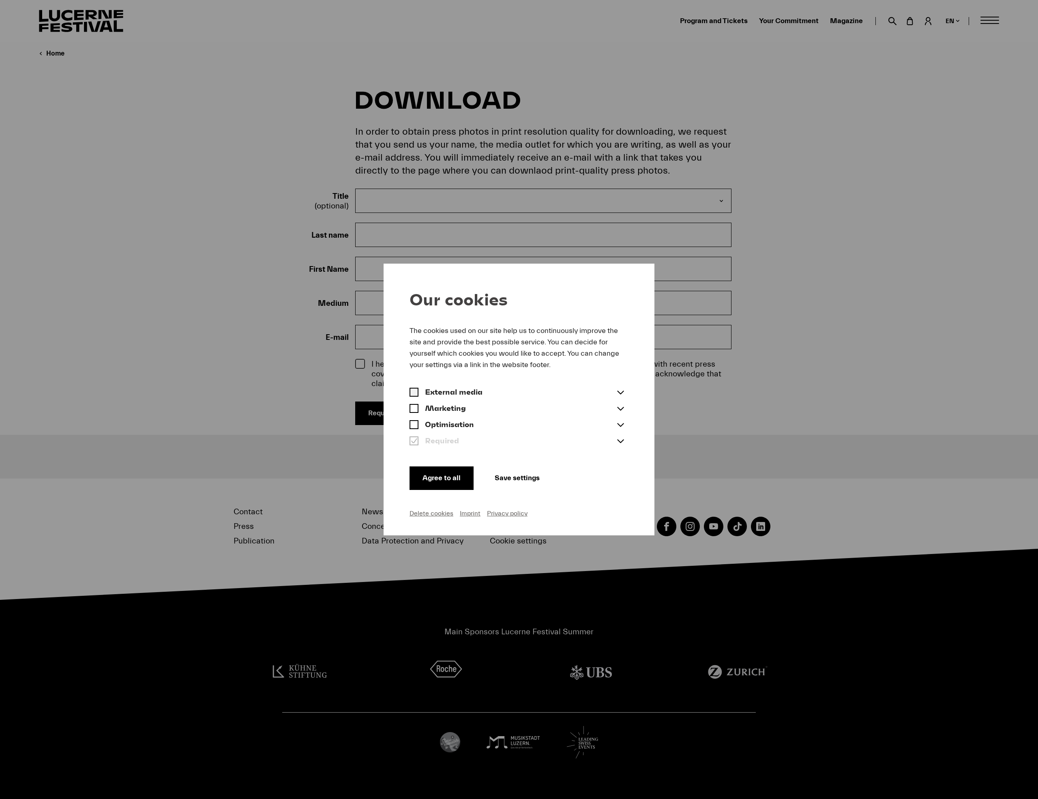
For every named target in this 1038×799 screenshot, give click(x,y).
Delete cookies (431, 513)
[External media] (414, 393)
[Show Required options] (620, 442)
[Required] (414, 441)
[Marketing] (414, 409)
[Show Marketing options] (620, 409)
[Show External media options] (620, 393)
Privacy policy (507, 513)
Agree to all (441, 478)
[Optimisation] (414, 425)
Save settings (517, 478)
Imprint (470, 513)
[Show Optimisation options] (620, 425)
